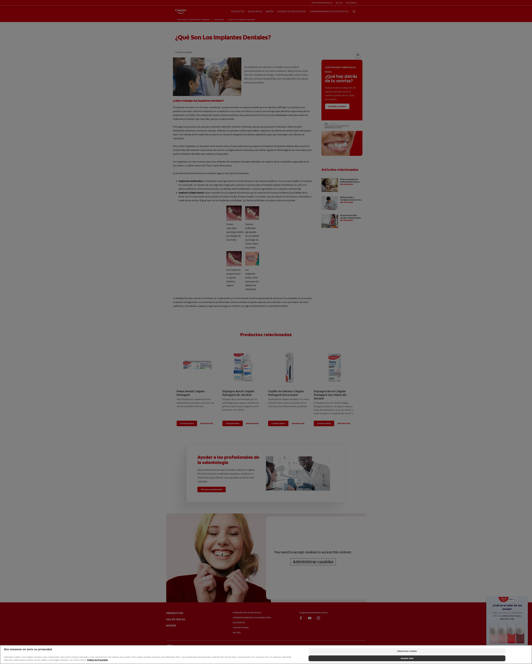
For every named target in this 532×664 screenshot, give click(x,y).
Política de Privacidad (97, 660)
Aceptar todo (407, 658)
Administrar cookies (407, 651)
